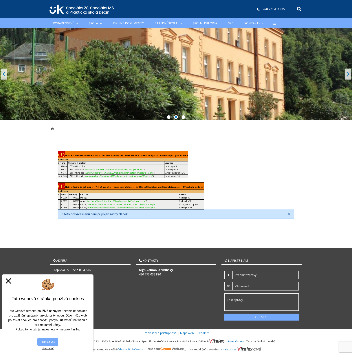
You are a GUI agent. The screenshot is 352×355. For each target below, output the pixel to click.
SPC (230, 23)
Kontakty (252, 23)
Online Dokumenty (128, 23)
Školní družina (205, 23)
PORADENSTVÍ (63, 23)
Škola (94, 23)
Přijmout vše (48, 341)
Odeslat (261, 317)
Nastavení (48, 348)
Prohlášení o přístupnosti (160, 333)
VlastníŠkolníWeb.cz (131, 349)
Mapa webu (187, 333)
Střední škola (166, 23)
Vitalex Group (235, 341)
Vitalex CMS (228, 349)
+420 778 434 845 (273, 9)
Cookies (204, 333)
